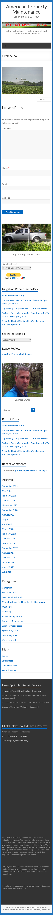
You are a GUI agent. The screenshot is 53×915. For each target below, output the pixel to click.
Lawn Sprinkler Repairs (12, 597)
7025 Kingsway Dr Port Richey (15, 741)
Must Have (7, 606)
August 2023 (8, 514)
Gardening (7, 587)
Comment (7, 128)
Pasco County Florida (12, 616)
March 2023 (7, 529)
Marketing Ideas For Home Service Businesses (23, 602)
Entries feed (7, 660)
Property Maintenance (12, 621)
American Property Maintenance (26, 9)
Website (6, 197)
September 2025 (10, 486)
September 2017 (10, 548)
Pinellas (26, 691)
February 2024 (9, 495)
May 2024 (7, 491)
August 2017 (8, 552)
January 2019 (8, 543)
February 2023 (9, 533)
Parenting (6, 611)
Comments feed (9, 665)
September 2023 (10, 510)
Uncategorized (9, 640)
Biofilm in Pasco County (13, 295)
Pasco (13, 691)
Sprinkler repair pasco (12, 625)
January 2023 (8, 538)
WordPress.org (9, 670)
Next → (43, 99)
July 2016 (6, 571)
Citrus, (20, 691)
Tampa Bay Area (9, 635)
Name (5, 168)
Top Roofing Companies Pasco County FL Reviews (25, 308)
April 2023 (7, 524)
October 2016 (8, 562)
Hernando (6, 691)
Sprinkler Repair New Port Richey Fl (30, 470)
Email (5, 184)
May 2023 (7, 519)
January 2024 (8, 500)
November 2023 (9, 505)
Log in (5, 656)
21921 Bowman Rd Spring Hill (14, 736)
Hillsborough (37, 691)
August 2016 (8, 567)
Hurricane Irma (9, 592)
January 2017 (8, 557)
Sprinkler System (10, 630)
